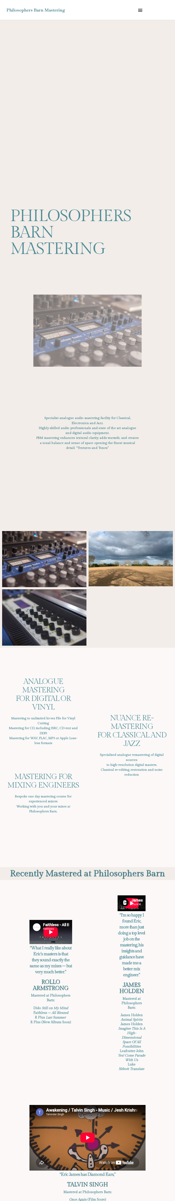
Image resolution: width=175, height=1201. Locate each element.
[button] (140, 9)
